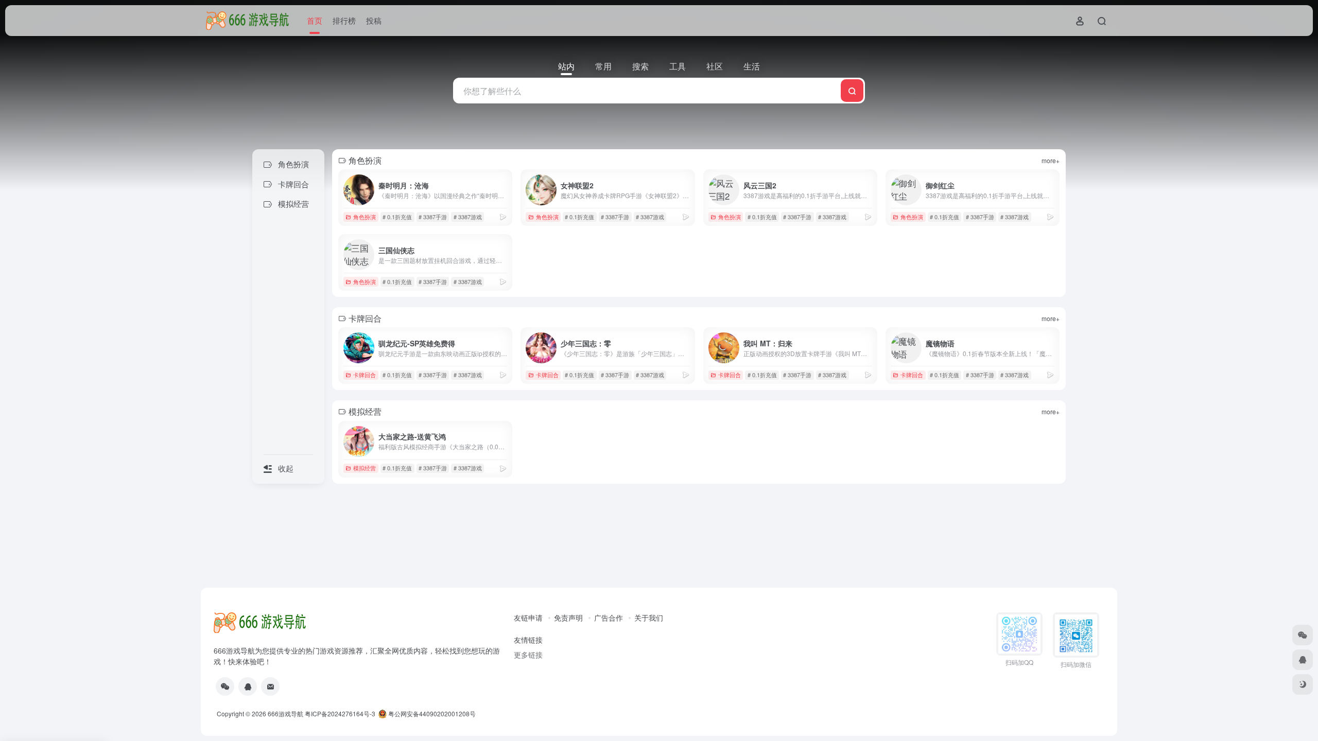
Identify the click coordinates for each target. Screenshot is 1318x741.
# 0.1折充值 (397, 217)
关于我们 (648, 617)
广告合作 (608, 617)
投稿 (373, 20)
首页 (314, 20)
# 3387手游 (433, 217)
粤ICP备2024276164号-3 (340, 713)
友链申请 (528, 617)
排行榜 (344, 20)
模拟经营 (364, 468)
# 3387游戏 (468, 217)
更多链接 (528, 654)
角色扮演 (364, 217)
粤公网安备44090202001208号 (431, 713)
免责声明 (568, 617)
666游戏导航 (285, 713)
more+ (1051, 160)
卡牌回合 (364, 374)
